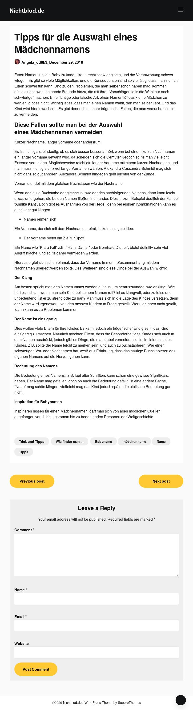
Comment (24, 529)
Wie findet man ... (70, 441)
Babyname (103, 441)
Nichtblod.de (27, 10)
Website (21, 643)
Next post (161, 481)
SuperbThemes (129, 702)
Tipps (23, 451)
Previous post (32, 481)
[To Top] (181, 700)
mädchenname (134, 441)
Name (161, 441)
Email (20, 616)
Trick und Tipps (31, 441)
